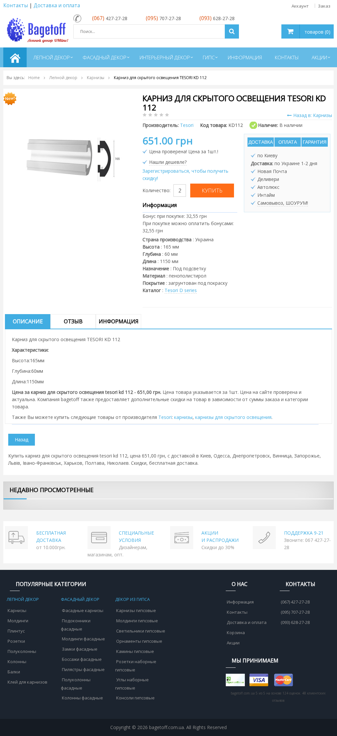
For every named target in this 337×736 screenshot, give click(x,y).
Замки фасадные (79, 649)
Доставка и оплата (57, 5)
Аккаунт (300, 6)
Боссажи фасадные (82, 659)
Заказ (324, 6)
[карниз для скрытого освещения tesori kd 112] (72, 159)
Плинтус (16, 631)
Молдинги (18, 621)
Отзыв (73, 321)
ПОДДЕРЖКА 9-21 (304, 533)
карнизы (183, 417)
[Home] (15, 57)
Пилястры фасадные (83, 669)
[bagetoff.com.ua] (36, 29)
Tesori (165, 417)
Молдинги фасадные (83, 639)
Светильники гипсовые (140, 631)
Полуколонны (22, 651)
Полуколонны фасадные (76, 684)
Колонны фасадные (82, 698)
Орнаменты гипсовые (139, 641)
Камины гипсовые (135, 651)
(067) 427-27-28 (295, 602)
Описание (28, 321)
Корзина (236, 632)
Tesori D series (181, 290)
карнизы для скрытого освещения (233, 417)
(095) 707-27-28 (295, 612)
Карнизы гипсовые (136, 610)
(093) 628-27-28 (295, 622)
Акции (233, 643)
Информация (119, 321)
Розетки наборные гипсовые (135, 666)
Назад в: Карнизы (312, 115)
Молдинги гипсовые (137, 621)
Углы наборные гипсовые (132, 684)
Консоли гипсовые (135, 698)
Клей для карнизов (27, 682)
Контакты (15, 5)
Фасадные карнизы (82, 610)
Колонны (17, 661)
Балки (14, 672)
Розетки (16, 641)
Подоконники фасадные (76, 625)
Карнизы (17, 610)
